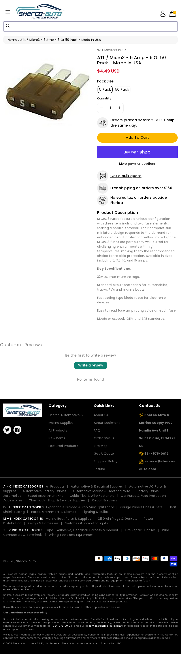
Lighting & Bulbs (95, 512)
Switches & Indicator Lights (86, 523)
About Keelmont (107, 422)
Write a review (90, 365)
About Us (101, 415)
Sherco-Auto (26, 561)
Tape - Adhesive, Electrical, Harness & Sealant (82, 530)
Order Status (104, 438)
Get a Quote (104, 453)
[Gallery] (46, 91)
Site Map (100, 446)
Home (12, 39)
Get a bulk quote (125, 175)
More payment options (137, 163)
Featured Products (63, 446)
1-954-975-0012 (60, 626)
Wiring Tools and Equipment (71, 535)
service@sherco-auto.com (105, 626)
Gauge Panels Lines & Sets (141, 507)
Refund (99, 469)
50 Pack (122, 89)
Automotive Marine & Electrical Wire (101, 491)
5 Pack (105, 89)
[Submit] (8, 25)
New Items (57, 438)
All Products (58, 430)
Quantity (104, 98)
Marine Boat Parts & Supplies (68, 518)
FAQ (97, 430)
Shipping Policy (106, 461)
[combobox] (90, 26)
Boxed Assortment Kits (45, 495)
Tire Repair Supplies (140, 530)
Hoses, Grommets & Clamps (53, 512)
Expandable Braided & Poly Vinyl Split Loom (80, 507)
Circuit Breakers (104, 500)
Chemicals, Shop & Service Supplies (57, 500)
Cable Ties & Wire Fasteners (92, 495)
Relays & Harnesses (43, 523)
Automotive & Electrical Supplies (97, 486)
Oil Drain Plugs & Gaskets (118, 518)
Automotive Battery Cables (44, 491)
